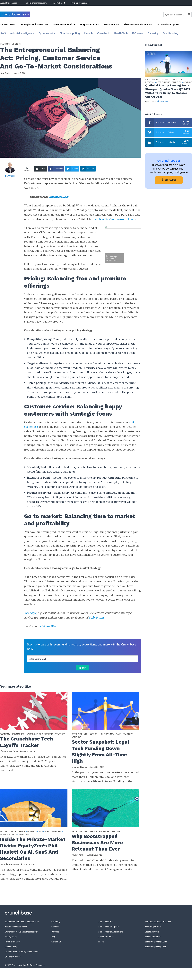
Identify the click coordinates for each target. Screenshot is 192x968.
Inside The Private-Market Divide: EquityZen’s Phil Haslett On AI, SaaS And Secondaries (32, 848)
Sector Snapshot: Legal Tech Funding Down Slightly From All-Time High (100, 751)
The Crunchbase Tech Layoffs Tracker (26, 742)
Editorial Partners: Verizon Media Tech (22, 921)
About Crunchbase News (16, 926)
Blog (53, 936)
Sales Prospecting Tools (155, 946)
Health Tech (121, 33)
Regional (150, 82)
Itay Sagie (5, 73)
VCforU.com (96, 617)
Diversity (153, 33)
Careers (55, 926)
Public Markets (44, 734)
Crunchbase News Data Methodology (21, 931)
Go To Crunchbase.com (36, 2)
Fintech (88, 33)
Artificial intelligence (22, 33)
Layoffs (30, 734)
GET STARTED (170, 180)
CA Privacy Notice (13, 956)
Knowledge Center (153, 926)
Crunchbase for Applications (110, 931)
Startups (5, 44)
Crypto (174, 80)
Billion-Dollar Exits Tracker (138, 25)
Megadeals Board (89, 25)
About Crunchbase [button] (8, 2)
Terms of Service (12, 941)
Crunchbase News (9, 751)
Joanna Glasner (80, 766)
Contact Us (56, 941)
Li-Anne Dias (48, 626)
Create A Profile (152, 931)
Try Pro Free (58, 2)
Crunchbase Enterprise (108, 926)
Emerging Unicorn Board (34, 25)
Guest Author (78, 854)
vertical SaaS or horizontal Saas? (116, 219)
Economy (5, 734)
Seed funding (170, 33)
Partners (55, 931)
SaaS (3, 33)
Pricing (101, 941)
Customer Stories (106, 936)
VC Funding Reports (168, 25)
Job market (18, 734)
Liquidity (104, 734)
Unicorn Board (8, 25)
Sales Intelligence (153, 936)
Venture (16, 44)
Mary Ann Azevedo (10, 864)
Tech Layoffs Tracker (63, 25)
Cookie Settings (12, 946)
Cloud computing (70, 33)
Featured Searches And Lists (158, 921)
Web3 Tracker (111, 25)
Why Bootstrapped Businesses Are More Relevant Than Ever (97, 842)
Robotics (5, 834)
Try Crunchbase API (80, 2)
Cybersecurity (47, 33)
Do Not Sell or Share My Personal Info (22, 951)
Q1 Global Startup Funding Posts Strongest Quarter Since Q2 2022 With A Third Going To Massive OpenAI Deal (167, 91)
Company (55, 921)
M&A (112, 734)
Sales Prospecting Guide (156, 941)
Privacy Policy (11, 936)
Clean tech (103, 33)
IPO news (137, 33)
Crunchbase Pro (105, 921)
